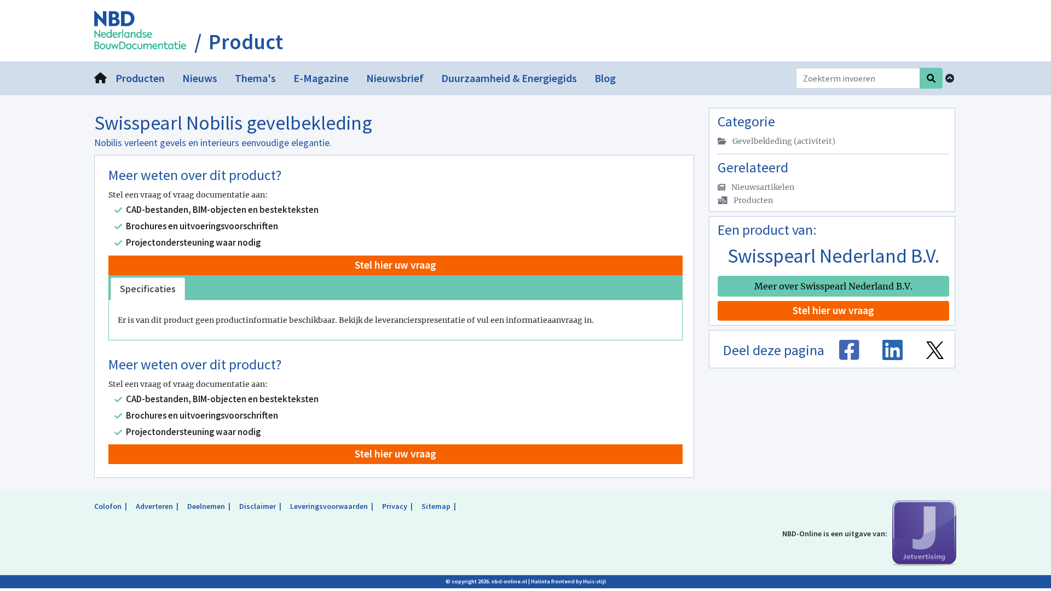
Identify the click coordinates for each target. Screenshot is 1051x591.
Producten (752, 200)
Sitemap (436, 506)
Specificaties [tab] (148, 288)
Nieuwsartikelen (762, 187)
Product (246, 42)
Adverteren (154, 506)
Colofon (108, 506)
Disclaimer (257, 506)
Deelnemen (206, 506)
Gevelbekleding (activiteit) (783, 141)
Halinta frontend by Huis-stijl (568, 581)
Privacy (394, 506)
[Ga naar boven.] (950, 78)
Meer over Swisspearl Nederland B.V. (833, 286)
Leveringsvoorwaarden (329, 506)
